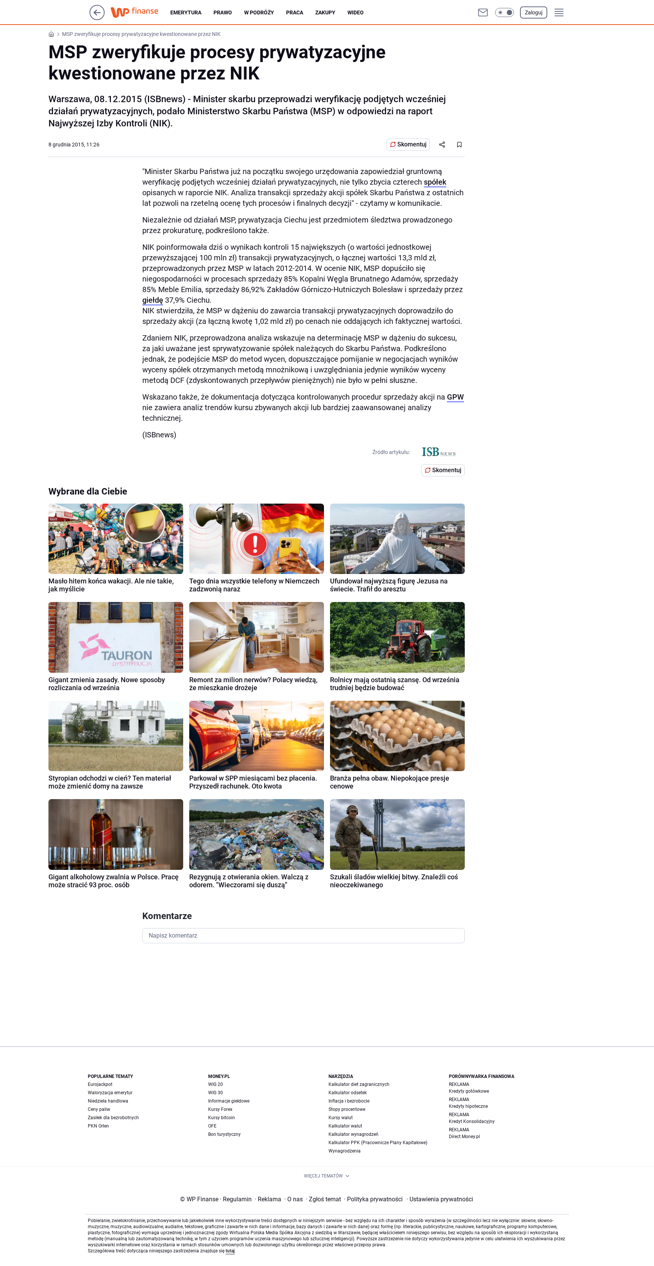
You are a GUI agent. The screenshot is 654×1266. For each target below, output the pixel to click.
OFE (212, 1126)
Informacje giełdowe (228, 1101)
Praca (294, 12)
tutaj (230, 1251)
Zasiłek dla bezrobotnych (113, 1117)
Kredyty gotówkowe (469, 1091)
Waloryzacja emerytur (110, 1092)
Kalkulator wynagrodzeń (353, 1134)
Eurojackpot (100, 1084)
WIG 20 (215, 1084)
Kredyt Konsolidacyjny (472, 1121)
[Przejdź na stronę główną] (97, 18)
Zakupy (325, 12)
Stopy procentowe (347, 1109)
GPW (455, 396)
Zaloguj (533, 12)
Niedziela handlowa (108, 1101)
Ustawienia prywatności (439, 1199)
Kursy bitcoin (221, 1117)
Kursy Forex (220, 1109)
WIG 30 (215, 1092)
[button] (504, 12)
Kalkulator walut (345, 1126)
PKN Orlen (98, 1126)
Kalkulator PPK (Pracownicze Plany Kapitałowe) (378, 1142)
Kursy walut (341, 1117)
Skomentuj (412, 144)
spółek (435, 182)
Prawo (222, 12)
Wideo (355, 12)
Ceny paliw (99, 1109)
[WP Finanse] (140, 12)
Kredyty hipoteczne (468, 1106)
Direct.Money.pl (464, 1136)
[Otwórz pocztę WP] (483, 12)
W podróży (259, 12)
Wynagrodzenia (345, 1151)
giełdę (152, 300)
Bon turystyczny (224, 1134)
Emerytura (185, 12)
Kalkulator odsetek (348, 1092)
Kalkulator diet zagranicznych (359, 1084)
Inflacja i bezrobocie (349, 1101)
